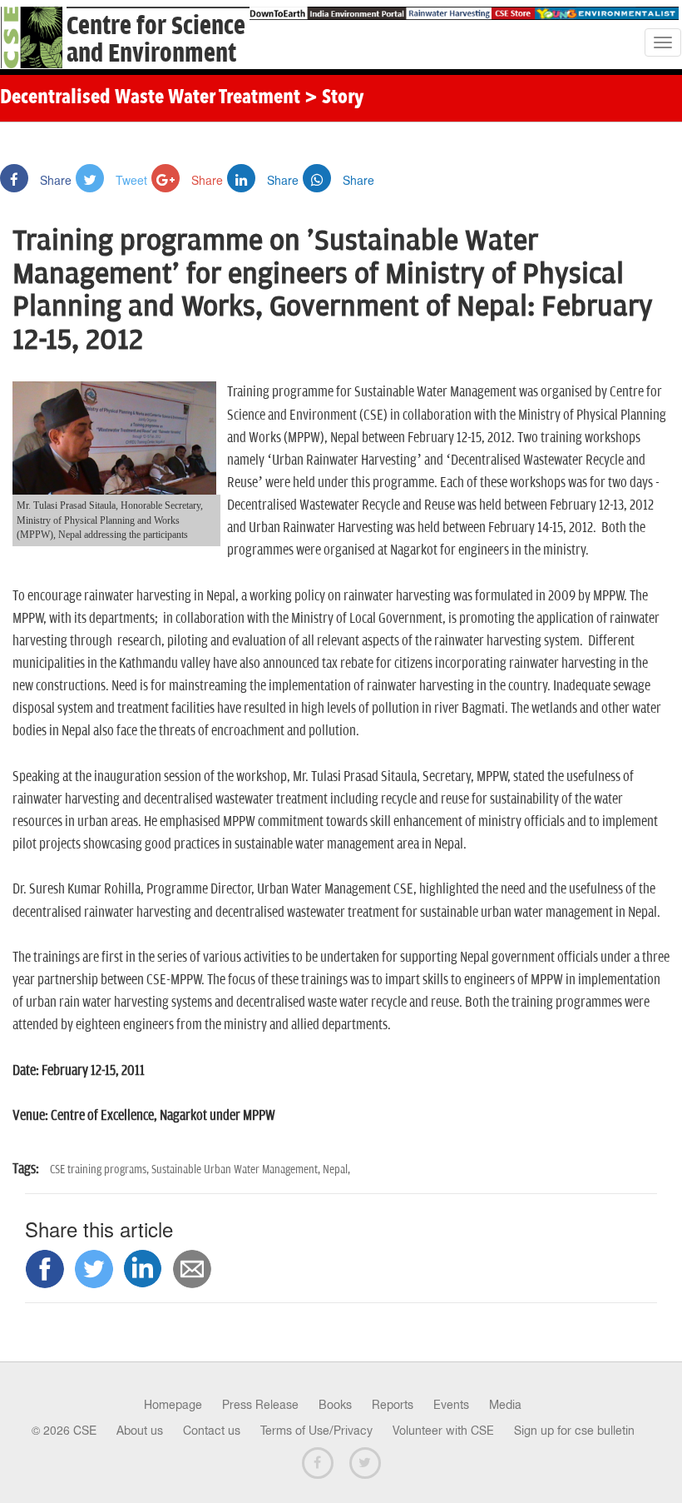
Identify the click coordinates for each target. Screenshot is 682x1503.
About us (139, 1430)
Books (335, 1404)
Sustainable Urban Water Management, (237, 1169)
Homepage (173, 1404)
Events (451, 1404)
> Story (333, 98)
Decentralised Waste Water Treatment (150, 98)
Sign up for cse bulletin (574, 1430)
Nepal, (336, 1169)
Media (505, 1404)
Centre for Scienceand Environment (156, 40)
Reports (392, 1404)
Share (54, 180)
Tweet (129, 180)
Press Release (260, 1404)
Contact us (211, 1430)
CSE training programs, (100, 1169)
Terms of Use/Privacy (316, 1430)
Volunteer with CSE (443, 1430)
